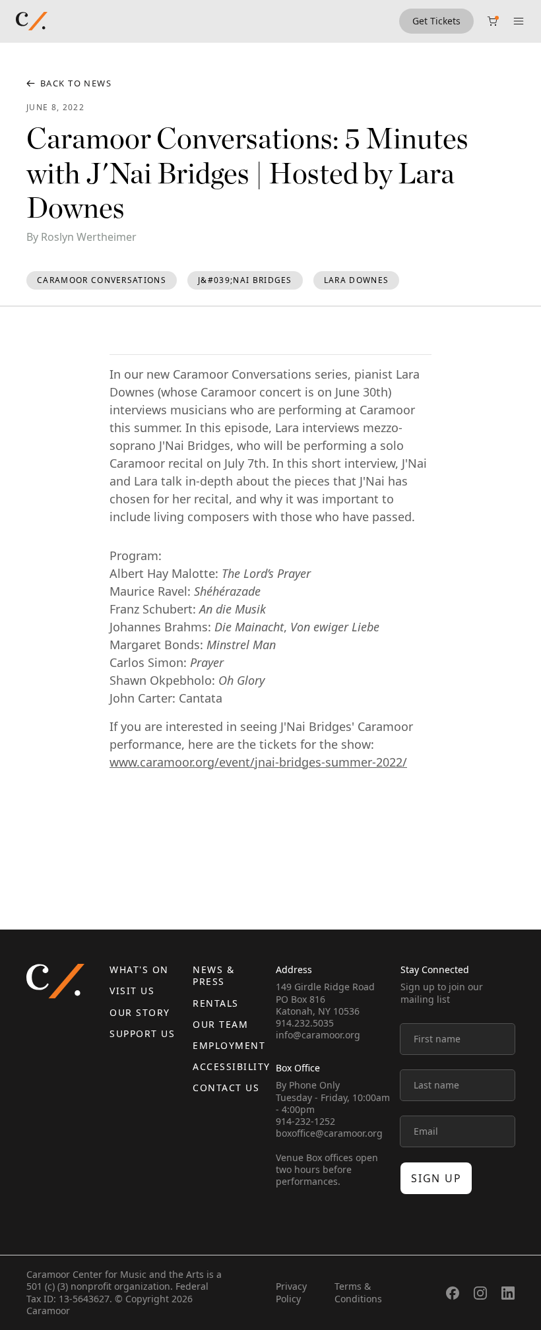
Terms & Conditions (358, 1292)
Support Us (142, 1033)
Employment (229, 1045)
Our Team (220, 1024)
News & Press (213, 975)
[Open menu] (518, 21)
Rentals (216, 1003)
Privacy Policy (291, 1292)
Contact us (226, 1087)
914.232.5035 (305, 1023)
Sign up (436, 1178)
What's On (139, 969)
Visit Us (132, 990)
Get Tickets (436, 21)
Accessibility (231, 1066)
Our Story (140, 1012)
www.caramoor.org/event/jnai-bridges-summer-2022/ (258, 762)
